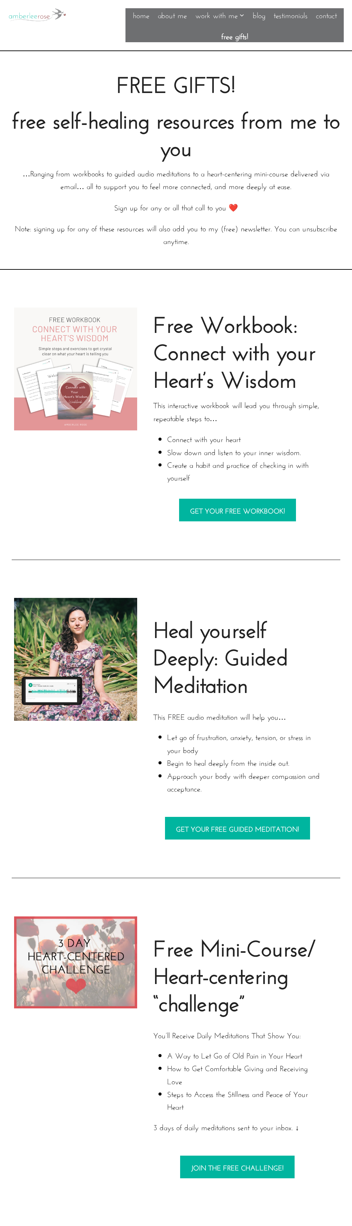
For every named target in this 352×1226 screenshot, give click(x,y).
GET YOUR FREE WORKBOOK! (237, 510)
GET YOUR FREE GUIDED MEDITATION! (237, 828)
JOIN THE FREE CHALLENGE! (237, 1166)
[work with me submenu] (242, 14)
